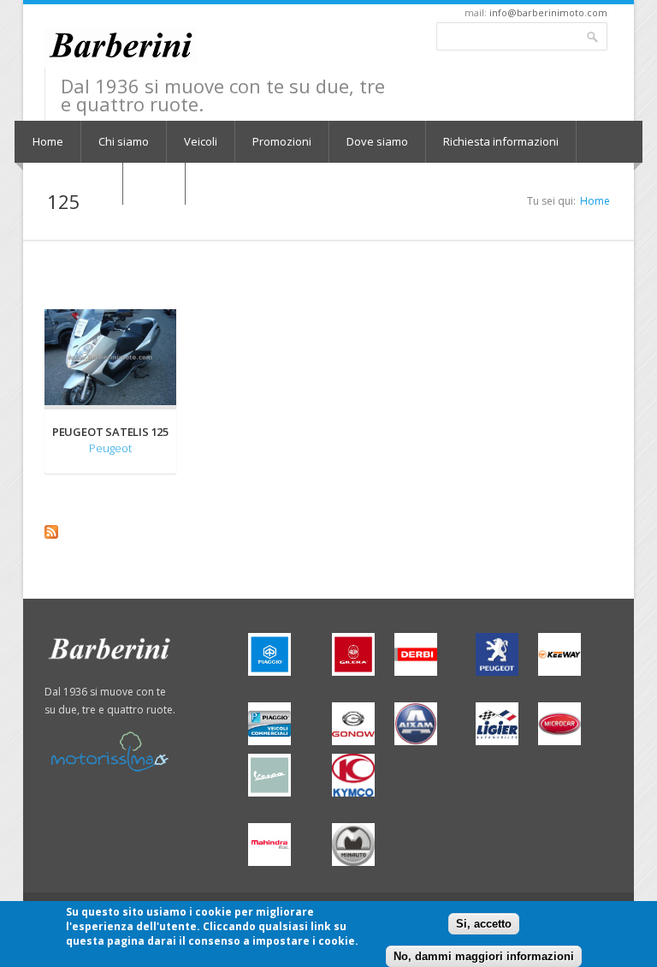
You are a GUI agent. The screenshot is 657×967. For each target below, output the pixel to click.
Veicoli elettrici (68, 183)
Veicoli (200, 141)
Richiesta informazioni (501, 141)
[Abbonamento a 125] (325, 532)
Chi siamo (123, 141)
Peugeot (110, 448)
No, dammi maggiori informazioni (484, 956)
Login (154, 183)
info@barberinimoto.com (548, 12)
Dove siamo (377, 141)
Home (48, 141)
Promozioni (281, 141)
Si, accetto (484, 923)
